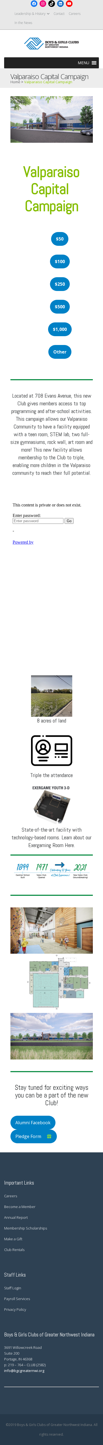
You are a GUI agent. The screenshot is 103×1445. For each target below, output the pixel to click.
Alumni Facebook (33, 1123)
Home (15, 81)
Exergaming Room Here (51, 845)
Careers (74, 13)
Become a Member (19, 1206)
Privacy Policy (15, 1309)
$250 (60, 284)
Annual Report (16, 1217)
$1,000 (60, 329)
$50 (59, 239)
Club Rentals (14, 1249)
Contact (59, 13)
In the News (23, 22)
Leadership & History (30, 13)
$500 (60, 307)
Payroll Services (17, 1298)
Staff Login (12, 1287)
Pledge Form (28, 1136)
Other (59, 352)
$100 (60, 261)
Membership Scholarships (25, 1228)
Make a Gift (13, 1238)
